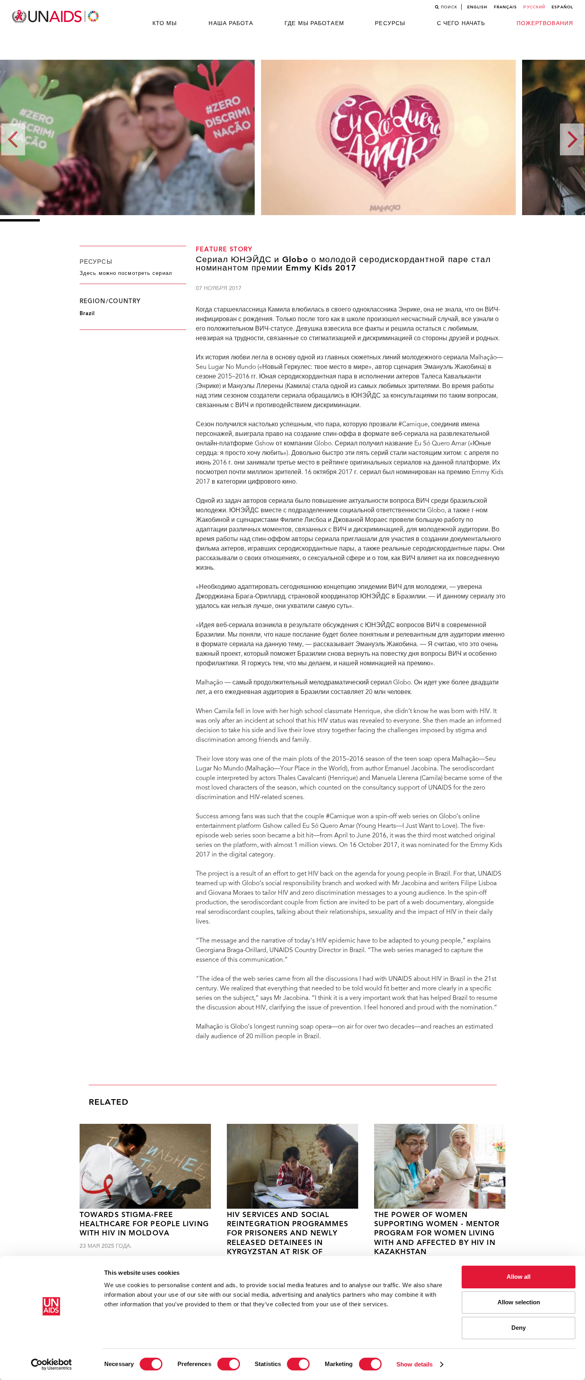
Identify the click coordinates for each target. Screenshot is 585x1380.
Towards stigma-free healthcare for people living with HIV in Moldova (144, 1224)
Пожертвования (545, 23)
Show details (414, 1364)
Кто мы (164, 23)
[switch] (228, 1364)
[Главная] (56, 16)
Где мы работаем (314, 23)
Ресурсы (390, 23)
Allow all (518, 1276)
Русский (534, 7)
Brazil (87, 313)
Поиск (449, 7)
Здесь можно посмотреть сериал (126, 273)
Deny (518, 1327)
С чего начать (461, 23)
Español (562, 7)
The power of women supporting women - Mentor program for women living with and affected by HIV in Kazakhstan (437, 1234)
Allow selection (518, 1302)
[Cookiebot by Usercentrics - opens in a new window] (51, 1364)
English (477, 7)
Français (505, 7)
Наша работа (231, 23)
